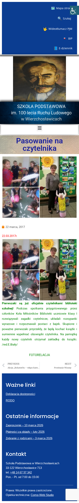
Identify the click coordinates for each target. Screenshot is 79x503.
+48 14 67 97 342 (21, 472)
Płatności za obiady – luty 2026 (25, 431)
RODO (10, 400)
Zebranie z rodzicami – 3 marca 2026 (29, 438)
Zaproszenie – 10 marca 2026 (24, 425)
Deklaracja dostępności (20, 394)
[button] (39, 128)
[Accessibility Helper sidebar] (74, 10)
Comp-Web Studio (42, 495)
